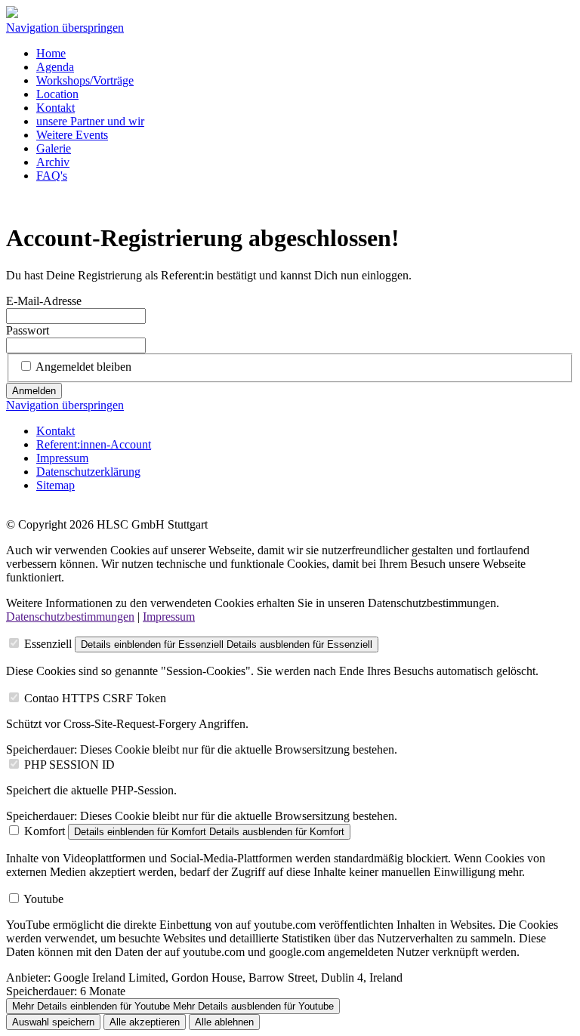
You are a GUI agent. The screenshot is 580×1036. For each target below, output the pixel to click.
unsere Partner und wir (90, 121)
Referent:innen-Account (93, 444)
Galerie (53, 148)
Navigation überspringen (65, 27)
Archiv (52, 162)
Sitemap (55, 485)
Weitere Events (72, 134)
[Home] (12, 14)
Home (51, 53)
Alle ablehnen (224, 1022)
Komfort (44, 831)
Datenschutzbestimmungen (70, 616)
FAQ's (51, 175)
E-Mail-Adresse (44, 300)
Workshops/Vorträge (85, 80)
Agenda (55, 66)
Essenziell (48, 643)
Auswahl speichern (53, 1022)
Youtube (43, 899)
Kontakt (55, 107)
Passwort (27, 330)
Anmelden (34, 390)
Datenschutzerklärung (88, 471)
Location (57, 94)
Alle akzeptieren (145, 1022)
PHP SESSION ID (69, 764)
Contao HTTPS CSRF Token (95, 698)
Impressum (62, 458)
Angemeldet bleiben (83, 366)
